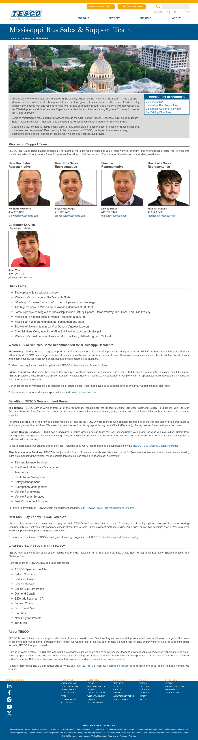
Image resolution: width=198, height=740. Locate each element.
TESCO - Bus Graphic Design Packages (155, 445)
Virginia (94, 736)
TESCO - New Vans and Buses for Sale (84, 365)
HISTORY (142, 696)
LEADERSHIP (144, 692)
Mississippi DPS (154, 102)
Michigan (183, 729)
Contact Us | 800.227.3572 (171, 11)
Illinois (113, 729)
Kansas (132, 729)
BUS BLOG (117, 689)
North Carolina (109, 732)
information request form (121, 665)
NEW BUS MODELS (68, 689)
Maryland (162, 729)
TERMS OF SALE (172, 689)
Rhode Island (165, 732)
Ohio (129, 732)
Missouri (32, 732)
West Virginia (113, 736)
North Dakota (121, 732)
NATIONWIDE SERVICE (96, 686)
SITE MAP (169, 683)
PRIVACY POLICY (172, 692)
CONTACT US (144, 689)
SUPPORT (91, 699)
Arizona (27, 729)
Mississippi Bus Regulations (161, 105)
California (43, 729)
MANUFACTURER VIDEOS (123, 696)
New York (98, 732)
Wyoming (132, 736)
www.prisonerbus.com (84, 392)
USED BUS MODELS (69, 692)
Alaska (20, 729)
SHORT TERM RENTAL (96, 692)
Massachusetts (173, 729)
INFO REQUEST (67, 702)
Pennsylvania (154, 732)
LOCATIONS (144, 686)
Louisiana (148, 729)
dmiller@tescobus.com (114, 215)
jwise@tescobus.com (20, 277)
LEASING (90, 683)
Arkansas (35, 729)
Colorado (52, 729)
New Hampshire (66, 732)
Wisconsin (123, 736)
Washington (102, 736)
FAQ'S (115, 686)
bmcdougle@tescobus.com (70, 215)
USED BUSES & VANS (69, 686)
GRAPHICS (91, 689)
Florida (94, 729)
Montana (40, 732)
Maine (155, 729)
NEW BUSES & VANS (69, 683)
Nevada (56, 732)
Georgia (101, 729)
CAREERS (143, 699)
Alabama (13, 729)
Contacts (26, 37)
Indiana (120, 729)
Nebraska (48, 732)
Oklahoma (136, 732)
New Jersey (78, 732)
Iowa (125, 729)
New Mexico (89, 732)
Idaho (108, 729)
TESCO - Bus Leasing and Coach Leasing (114, 537)
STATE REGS (118, 683)
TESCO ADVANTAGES (69, 699)
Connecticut (61, 729)
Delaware (70, 729)
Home (13, 37)
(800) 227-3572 (84, 665)
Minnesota (14, 732)
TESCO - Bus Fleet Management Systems (110, 508)
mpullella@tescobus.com (162, 215)
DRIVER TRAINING (120, 699)
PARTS (63, 696)
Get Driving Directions (158, 112)
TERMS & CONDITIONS (174, 686)
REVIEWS (142, 683)
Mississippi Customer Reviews (163, 108)
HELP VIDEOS (118, 692)
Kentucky (139, 729)
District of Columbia (83, 729)
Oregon (144, 732)
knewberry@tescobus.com (24, 215)
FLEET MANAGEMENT (96, 696)
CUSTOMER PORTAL (95, 702)
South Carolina (176, 732)
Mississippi (23, 732)
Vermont (87, 736)
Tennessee (73, 736)
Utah (80, 736)
